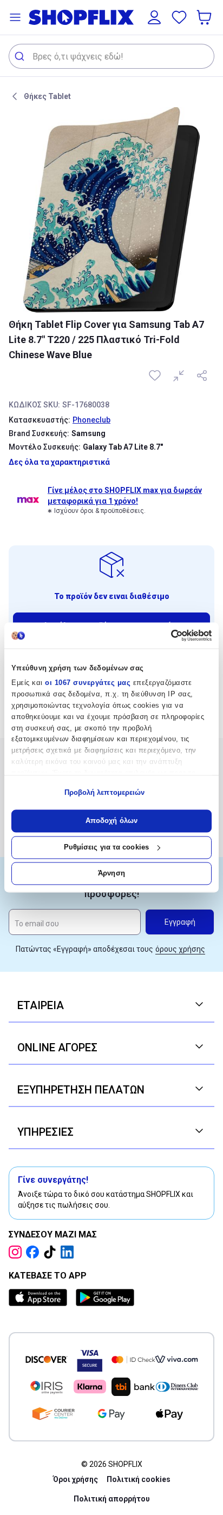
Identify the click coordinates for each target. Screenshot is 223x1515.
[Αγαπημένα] (179, 17)
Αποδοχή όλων (111, 821)
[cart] (205, 17)
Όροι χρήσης (75, 1479)
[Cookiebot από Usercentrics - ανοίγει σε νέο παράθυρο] (164, 635)
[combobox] (111, 56)
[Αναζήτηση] (20, 56)
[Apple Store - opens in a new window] (40, 1297)
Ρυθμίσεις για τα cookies (106, 847)
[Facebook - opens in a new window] (34, 1252)
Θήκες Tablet (47, 96)
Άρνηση (111, 874)
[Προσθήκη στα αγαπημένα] (155, 375)
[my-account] (154, 17)
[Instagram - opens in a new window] (17, 1252)
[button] (15, 17)
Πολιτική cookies (138, 1479)
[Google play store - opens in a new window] (105, 1297)
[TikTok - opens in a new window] (52, 1252)
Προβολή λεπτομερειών (104, 792)
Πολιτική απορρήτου (112, 1498)
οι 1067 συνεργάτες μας (87, 683)
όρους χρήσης (180, 949)
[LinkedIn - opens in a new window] (69, 1252)
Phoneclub (91, 420)
